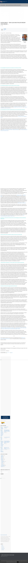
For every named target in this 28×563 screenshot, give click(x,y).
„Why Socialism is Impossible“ (22, 202)
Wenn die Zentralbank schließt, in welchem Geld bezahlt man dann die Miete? (7, 442)
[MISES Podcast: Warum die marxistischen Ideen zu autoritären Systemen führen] (2, 433)
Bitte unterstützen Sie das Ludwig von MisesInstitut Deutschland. (5, 417)
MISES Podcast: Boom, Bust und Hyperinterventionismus (7, 448)
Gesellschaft (2, 461)
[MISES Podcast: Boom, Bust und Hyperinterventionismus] (2, 449)
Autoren (2, 457)
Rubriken (2, 459)
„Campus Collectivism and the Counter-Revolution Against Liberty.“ (11, 328)
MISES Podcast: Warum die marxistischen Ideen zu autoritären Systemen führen (7, 431)
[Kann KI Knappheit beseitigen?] (2, 428)
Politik (2, 462)
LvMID (5, 29)
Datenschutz (3, 548)
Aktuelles (2, 455)
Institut (2, 545)
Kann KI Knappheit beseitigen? (6, 427)
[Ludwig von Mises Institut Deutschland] (3, 1)
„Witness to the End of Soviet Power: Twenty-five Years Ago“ (10, 129)
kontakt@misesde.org (4, 556)
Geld (1, 460)
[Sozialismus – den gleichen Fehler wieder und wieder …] (14, 14)
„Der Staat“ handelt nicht (7, 437)
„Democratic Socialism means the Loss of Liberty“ (7, 327)
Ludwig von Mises (19, 195)
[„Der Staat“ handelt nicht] (2, 438)
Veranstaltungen (3, 465)
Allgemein (2, 456)
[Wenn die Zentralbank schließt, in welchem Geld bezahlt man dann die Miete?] (2, 444)
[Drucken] (2, 25)
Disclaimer (3, 549)
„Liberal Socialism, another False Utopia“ (20, 327)
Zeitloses (2, 466)
